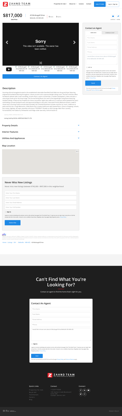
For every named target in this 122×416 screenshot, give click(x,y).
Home (4, 242)
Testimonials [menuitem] (33, 395)
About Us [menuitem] (72, 4)
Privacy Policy (63, 217)
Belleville (21, 242)
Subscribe (12, 223)
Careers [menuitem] (81, 4)
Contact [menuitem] (88, 4)
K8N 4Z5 (27, 242)
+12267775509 (56, 389)
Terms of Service (95, 90)
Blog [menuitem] (30, 399)
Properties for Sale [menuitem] (60, 4)
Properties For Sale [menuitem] (36, 390)
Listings (10, 242)
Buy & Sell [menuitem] (32, 392)
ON (15, 242)
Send (93, 83)
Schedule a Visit (109, 32)
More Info (93, 32)
